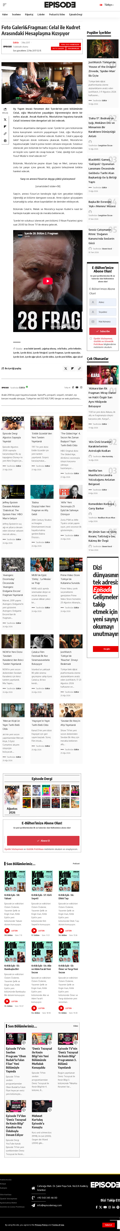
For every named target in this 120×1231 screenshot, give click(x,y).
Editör (16, 42)
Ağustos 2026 (12, 810)
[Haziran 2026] (36, 790)
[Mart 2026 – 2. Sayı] (75, 790)
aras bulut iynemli (32, 348)
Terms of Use (58, 1225)
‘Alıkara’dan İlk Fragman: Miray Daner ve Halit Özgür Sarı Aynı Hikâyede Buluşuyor (102, 397)
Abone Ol (45, 840)
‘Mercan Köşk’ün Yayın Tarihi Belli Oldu (11, 724)
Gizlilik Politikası (35, 849)
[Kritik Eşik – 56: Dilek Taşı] (69, 881)
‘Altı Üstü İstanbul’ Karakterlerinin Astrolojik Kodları (100, 446)
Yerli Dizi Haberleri (70, 44)
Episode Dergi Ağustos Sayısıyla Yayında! (12, 437)
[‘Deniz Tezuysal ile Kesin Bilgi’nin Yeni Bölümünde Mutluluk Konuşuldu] (42, 1039)
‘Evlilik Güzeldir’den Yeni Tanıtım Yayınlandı (42, 437)
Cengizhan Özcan (105, 145)
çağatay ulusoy (49, 348)
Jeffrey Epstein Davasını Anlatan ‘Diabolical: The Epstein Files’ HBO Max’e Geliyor (13, 510)
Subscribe (105, 331)
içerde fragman (56, 352)
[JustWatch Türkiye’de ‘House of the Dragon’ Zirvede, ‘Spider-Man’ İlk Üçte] (103, 48)
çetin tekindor (74, 348)
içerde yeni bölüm (63, 357)
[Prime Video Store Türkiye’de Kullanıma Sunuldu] (71, 564)
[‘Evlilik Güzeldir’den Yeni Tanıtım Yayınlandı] (42, 423)
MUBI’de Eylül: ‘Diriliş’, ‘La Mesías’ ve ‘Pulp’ (41, 579)
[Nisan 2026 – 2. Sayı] (56, 790)
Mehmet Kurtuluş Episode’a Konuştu (38, 1121)
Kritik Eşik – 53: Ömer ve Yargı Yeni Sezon (68, 969)
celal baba (62, 348)
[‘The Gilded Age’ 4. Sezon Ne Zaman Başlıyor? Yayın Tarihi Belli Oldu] (71, 423)
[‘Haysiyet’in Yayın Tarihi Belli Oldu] (42, 710)
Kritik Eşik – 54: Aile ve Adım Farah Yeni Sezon (41, 969)
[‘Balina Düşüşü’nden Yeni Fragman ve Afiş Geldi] (42, 492)
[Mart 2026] (27, 802)
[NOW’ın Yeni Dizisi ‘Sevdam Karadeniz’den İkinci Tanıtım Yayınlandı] (13, 641)
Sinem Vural (107, 248)
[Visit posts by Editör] (5, 387)
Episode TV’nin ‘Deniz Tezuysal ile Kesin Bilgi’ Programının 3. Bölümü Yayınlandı (68, 1058)
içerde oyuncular (72, 352)
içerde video (48, 357)
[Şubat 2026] (36, 802)
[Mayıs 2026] (46, 790)
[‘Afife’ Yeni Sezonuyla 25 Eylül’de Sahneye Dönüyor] (71, 492)
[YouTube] (77, 387)
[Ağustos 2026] (12, 795)
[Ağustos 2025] (75, 802)
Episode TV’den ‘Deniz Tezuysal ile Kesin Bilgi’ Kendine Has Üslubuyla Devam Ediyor (16, 1125)
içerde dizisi (26, 352)
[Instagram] (81, 387)
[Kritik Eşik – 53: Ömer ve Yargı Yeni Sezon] (69, 951)
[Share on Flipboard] (5, 126)
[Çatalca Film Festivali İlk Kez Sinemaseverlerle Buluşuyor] (42, 641)
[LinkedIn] (114, 1207)
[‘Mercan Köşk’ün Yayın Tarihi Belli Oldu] (13, 710)
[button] (108, 1225)
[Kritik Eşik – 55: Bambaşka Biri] (15, 951)
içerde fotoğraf (40, 352)
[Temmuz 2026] (27, 790)
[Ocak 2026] (46, 802)
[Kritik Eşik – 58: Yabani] (15, 881)
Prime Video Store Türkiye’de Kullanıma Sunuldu (70, 579)
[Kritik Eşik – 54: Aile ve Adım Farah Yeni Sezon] (42, 951)
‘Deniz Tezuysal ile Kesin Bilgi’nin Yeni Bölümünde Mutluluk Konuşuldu (42, 1058)
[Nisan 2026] (65, 790)
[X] (100, 1207)
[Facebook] (73, 387)
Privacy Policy (41, 1225)
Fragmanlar (73, 48)
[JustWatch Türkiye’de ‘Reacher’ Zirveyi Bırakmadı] (71, 641)
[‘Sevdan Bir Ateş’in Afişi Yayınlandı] (71, 710)
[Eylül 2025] (65, 802)
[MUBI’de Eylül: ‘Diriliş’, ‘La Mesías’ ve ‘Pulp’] (42, 564)
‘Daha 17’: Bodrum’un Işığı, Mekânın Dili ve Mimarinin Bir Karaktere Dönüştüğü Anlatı (102, 127)
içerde (16, 352)
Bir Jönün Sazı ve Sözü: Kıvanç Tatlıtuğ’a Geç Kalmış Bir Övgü (103, 536)
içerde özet (18, 357)
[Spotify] (118, 1207)
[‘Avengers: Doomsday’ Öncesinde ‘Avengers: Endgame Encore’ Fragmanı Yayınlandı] (13, 564)
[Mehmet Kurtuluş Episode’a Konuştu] (42, 1106)
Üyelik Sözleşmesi (14, 849)
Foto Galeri (58, 48)
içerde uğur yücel (33, 357)
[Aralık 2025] (56, 802)
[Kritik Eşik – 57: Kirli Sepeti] (42, 881)
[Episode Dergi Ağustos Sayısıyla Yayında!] (13, 423)
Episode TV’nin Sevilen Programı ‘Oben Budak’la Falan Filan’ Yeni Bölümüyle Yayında (16, 1060)
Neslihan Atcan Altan (106, 517)
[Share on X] (5, 119)
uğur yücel (78, 357)
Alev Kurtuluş (107, 456)
